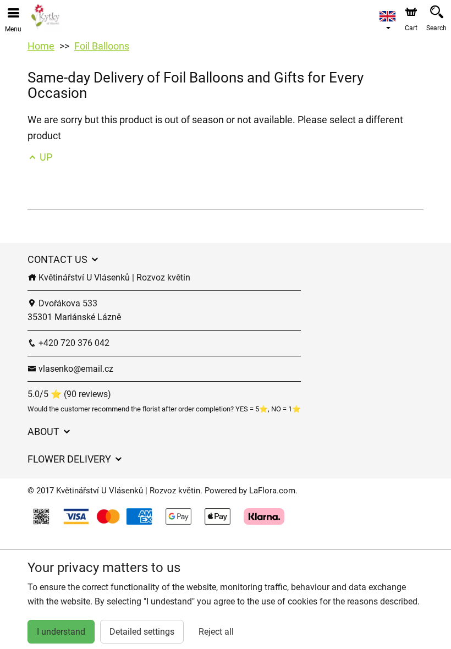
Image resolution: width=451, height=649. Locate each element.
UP (44, 157)
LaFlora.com (272, 491)
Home (41, 46)
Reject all (216, 631)
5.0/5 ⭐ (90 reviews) (69, 394)
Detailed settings (141, 631)
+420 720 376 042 (72, 343)
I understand (61, 631)
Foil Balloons (101, 46)
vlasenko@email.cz (74, 369)
